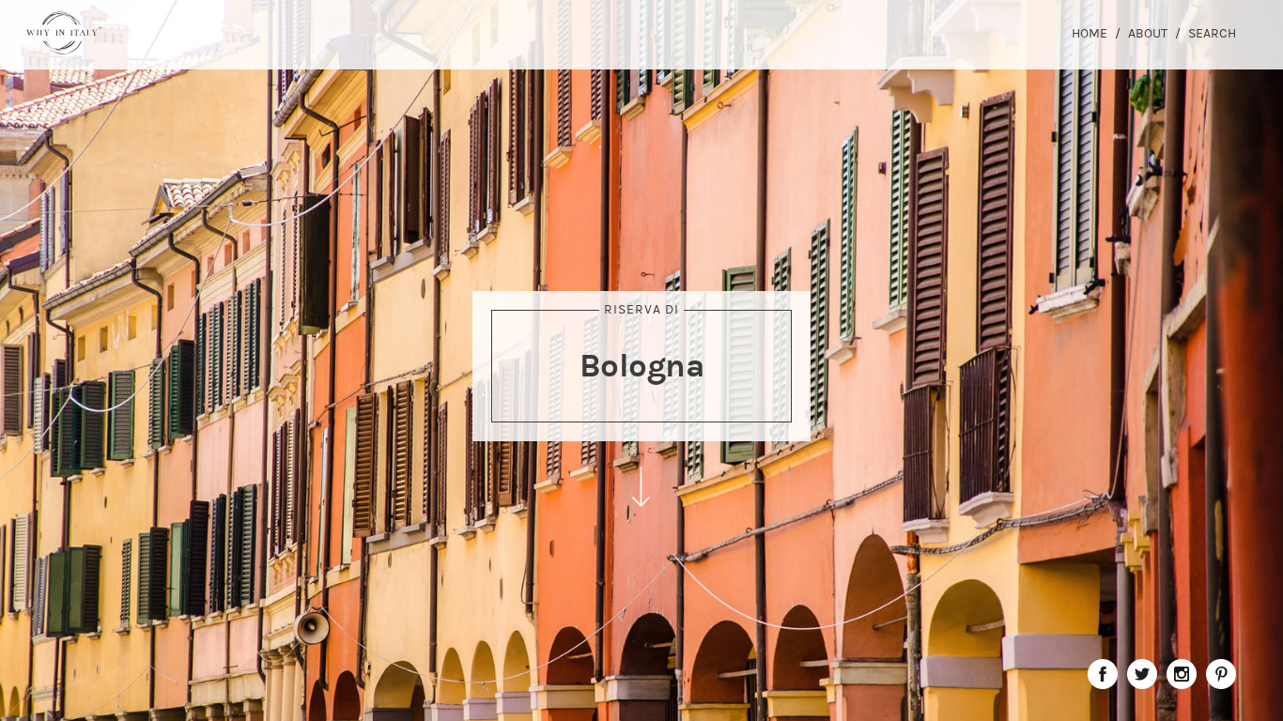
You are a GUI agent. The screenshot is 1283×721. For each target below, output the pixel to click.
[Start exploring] (641, 487)
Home (1089, 33)
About (1147, 33)
